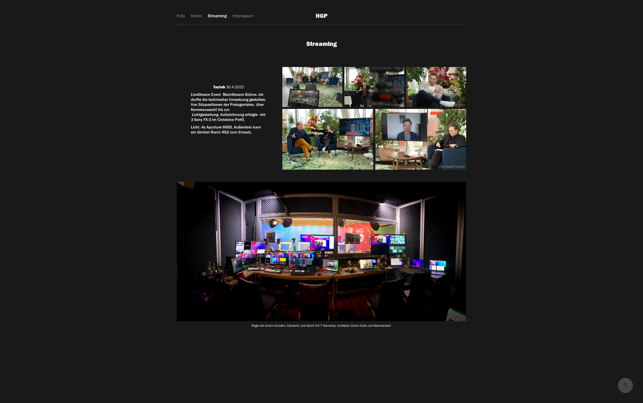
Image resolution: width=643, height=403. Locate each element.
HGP (322, 15)
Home (196, 15)
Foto (181, 15)
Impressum (243, 15)
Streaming (217, 15)
